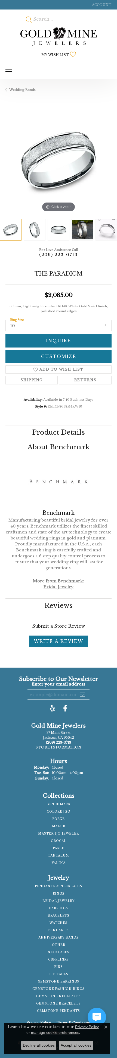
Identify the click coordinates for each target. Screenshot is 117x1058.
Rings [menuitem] (58, 893)
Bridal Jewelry (58, 587)
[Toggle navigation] (8, 71)
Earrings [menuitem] (58, 908)
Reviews (58, 605)
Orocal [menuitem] (58, 841)
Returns (85, 380)
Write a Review (58, 641)
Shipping (31, 380)
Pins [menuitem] (58, 967)
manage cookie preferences (55, 1032)
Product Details (58, 432)
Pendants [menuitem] (58, 930)
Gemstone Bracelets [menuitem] (58, 1003)
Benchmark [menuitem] (58, 804)
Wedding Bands (22, 90)
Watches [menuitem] (58, 923)
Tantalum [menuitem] (58, 855)
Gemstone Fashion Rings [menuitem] (58, 989)
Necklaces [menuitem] (58, 952)
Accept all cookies (76, 1045)
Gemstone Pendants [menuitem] (58, 1011)
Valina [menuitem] (59, 863)
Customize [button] (58, 356)
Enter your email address (58, 684)
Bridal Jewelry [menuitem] (58, 901)
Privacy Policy (87, 1027)
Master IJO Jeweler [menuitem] (58, 833)
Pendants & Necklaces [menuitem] (58, 886)
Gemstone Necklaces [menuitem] (58, 996)
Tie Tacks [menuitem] (58, 974)
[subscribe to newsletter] (82, 694)
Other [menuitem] (58, 945)
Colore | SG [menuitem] (58, 811)
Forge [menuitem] (58, 819)
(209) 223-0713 (58, 254)
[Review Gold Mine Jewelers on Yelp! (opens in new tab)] (52, 708)
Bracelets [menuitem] (58, 915)
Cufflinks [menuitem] (58, 959)
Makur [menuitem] (58, 826)
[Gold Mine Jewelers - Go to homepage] (58, 36)
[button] (101, 5)
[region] (58, 160)
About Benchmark (58, 447)
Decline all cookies (39, 1045)
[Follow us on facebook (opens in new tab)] (65, 708)
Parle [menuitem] (58, 848)
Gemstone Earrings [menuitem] (58, 981)
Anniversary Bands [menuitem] (58, 937)
